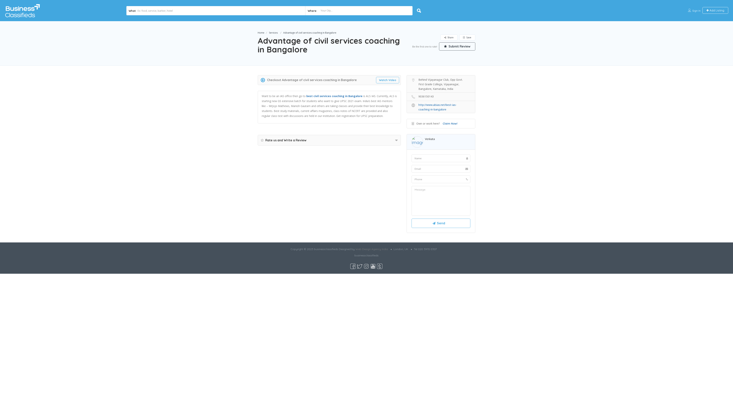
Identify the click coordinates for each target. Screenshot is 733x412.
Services (273, 32)
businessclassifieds (366, 255)
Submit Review (459, 46)
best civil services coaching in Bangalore (334, 96)
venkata (430, 139)
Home (261, 32)
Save (468, 37)
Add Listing (716, 10)
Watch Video (387, 80)
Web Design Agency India (371, 249)
